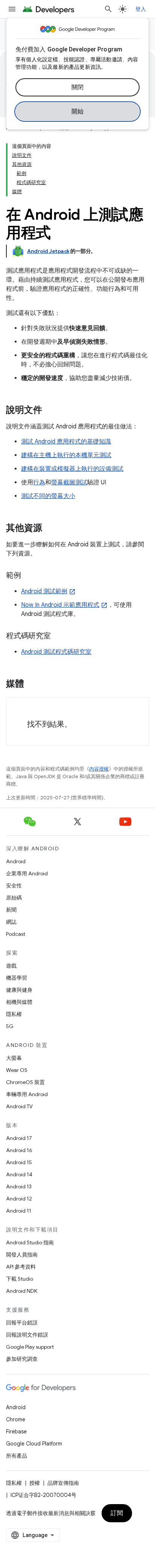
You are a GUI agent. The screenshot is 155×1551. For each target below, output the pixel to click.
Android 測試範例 (44, 591)
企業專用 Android (27, 873)
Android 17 (19, 1138)
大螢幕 (14, 1058)
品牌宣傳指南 (63, 1483)
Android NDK (21, 1290)
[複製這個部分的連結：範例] (28, 575)
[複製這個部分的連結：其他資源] (49, 528)
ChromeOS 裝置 (25, 1082)
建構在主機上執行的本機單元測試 (66, 455)
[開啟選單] (12, 9)
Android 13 (19, 1186)
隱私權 (14, 1014)
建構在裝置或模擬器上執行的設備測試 (72, 469)
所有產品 (16, 1455)
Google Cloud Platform (34, 1443)
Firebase (16, 1431)
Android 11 (18, 1210)
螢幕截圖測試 (69, 482)
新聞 (11, 909)
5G (10, 1026)
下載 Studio (19, 1278)
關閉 (77, 87)
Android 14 (19, 1174)
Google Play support (30, 1346)
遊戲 (11, 965)
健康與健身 (19, 989)
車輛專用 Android (27, 1094)
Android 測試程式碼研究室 (56, 652)
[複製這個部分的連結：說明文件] (49, 410)
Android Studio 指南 (30, 1242)
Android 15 (19, 1162)
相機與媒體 (19, 1002)
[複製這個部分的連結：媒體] (31, 684)
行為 (39, 482)
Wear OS (16, 1070)
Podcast (15, 934)
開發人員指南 (22, 1254)
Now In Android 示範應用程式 (60, 605)
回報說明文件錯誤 (27, 1334)
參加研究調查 (22, 1359)
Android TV (19, 1106)
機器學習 (16, 977)
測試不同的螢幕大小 (48, 496)
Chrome (15, 1419)
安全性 (14, 885)
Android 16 (19, 1150)
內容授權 (99, 769)
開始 (77, 111)
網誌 (11, 921)
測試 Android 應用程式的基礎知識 (66, 441)
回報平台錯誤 (22, 1322)
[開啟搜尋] (108, 9)
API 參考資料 (21, 1266)
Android (16, 861)
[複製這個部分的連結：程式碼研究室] (58, 636)
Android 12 (19, 1198)
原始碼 (14, 897)
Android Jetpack (48, 251)
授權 (34, 1483)
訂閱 (117, 1513)
